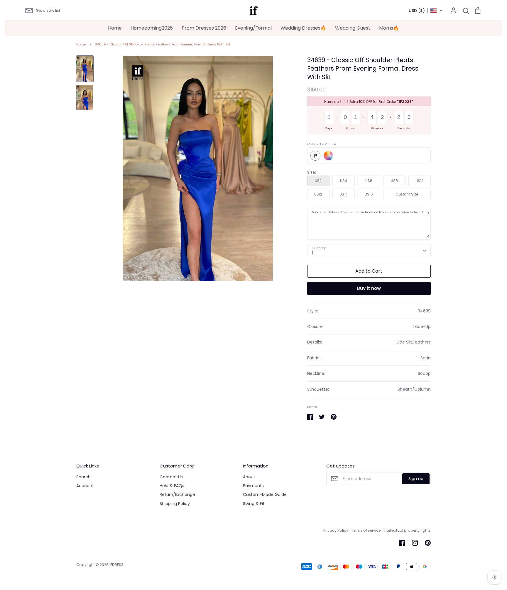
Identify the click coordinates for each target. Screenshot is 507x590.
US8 (394, 180)
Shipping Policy (175, 503)
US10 (419, 180)
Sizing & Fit (254, 503)
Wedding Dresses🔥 (303, 28)
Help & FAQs (172, 486)
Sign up (415, 479)
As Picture (315, 156)
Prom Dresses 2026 (204, 28)
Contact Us (171, 477)
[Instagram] (414, 542)
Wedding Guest (352, 28)
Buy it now (369, 288)
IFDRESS (116, 564)
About (249, 477)
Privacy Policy (335, 530)
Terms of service (366, 530)
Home (115, 28)
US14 (343, 194)
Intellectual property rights (407, 530)
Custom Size (407, 194)
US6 (368, 180)
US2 (318, 180)
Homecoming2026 (152, 28)
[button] (425, 10)
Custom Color (328, 156)
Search (83, 477)
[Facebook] (402, 542)
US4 (343, 180)
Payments (253, 486)
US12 (318, 194)
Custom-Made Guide (265, 494)
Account (85, 486)
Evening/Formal (253, 28)
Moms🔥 (389, 28)
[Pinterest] (427, 542)
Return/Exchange (177, 494)
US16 (369, 194)
